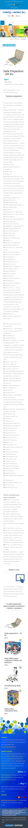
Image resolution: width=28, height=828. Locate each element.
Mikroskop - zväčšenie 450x (10, 710)
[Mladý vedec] (14, 12)
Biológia (23, 39)
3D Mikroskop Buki (12, 685)
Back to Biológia (9, 45)
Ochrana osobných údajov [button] (9, 815)
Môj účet (15, 7)
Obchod (17, 39)
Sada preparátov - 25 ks (13, 634)
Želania (12, 7)
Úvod (11, 39)
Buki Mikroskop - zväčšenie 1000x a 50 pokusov (13, 660)
